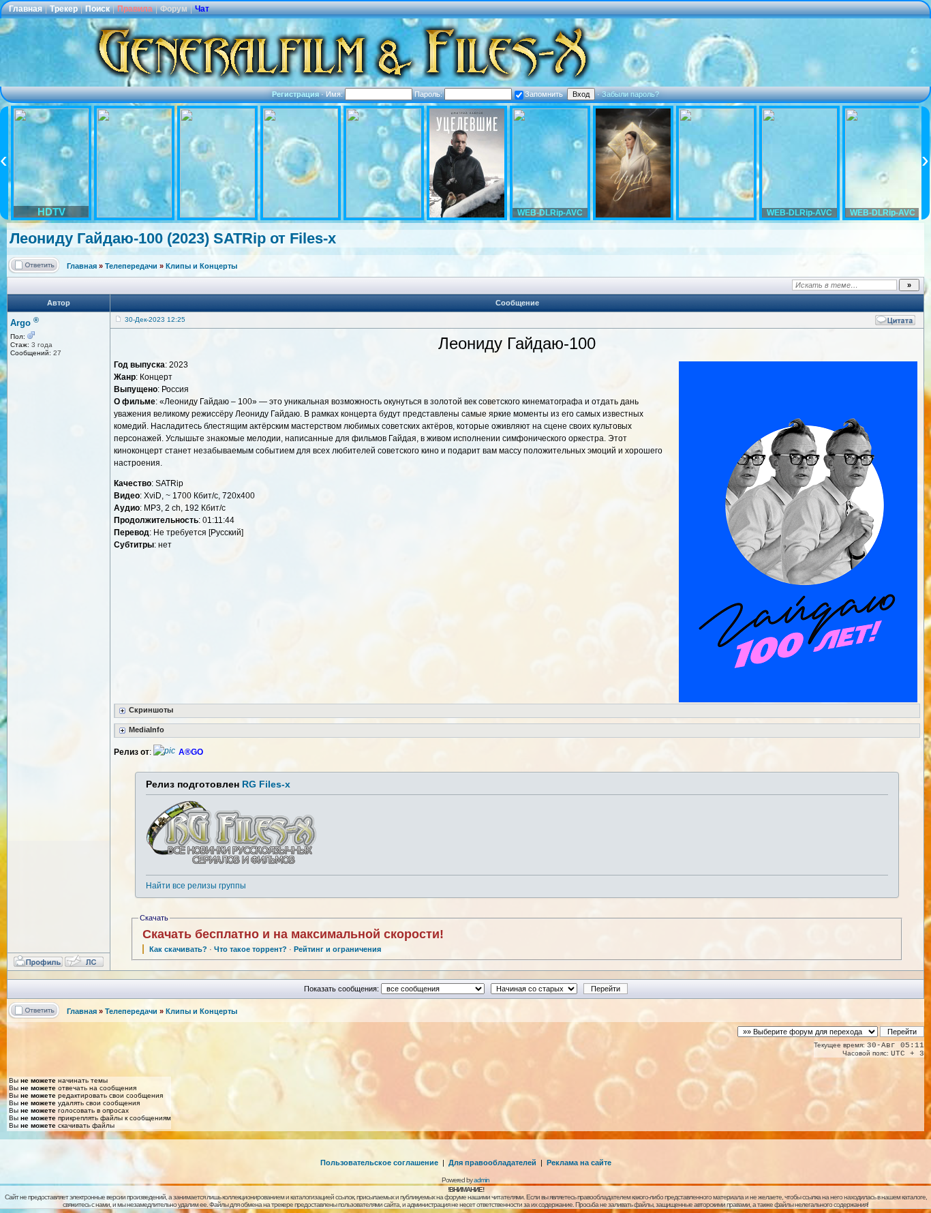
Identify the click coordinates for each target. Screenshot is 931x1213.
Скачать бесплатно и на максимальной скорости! (293, 934)
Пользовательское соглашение (379, 1162)
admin (481, 1180)
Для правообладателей (492, 1162)
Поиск (97, 9)
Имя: (335, 94)
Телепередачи (131, 266)
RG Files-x (266, 784)
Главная (25, 9)
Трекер (64, 9)
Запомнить (544, 94)
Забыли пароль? (630, 94)
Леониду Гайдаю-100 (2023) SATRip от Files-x (173, 238)
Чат (202, 9)
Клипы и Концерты (201, 266)
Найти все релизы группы (196, 885)
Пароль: (429, 94)
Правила (135, 9)
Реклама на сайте (579, 1162)
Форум (173, 9)
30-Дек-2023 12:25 (155, 319)
